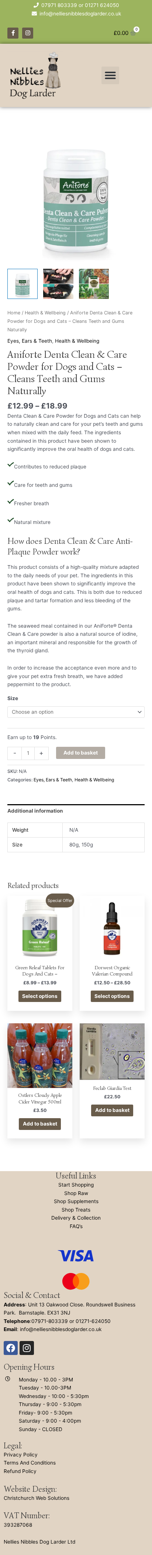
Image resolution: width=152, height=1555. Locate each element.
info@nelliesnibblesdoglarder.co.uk (60, 1329)
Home (13, 312)
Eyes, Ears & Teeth (29, 341)
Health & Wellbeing (45, 312)
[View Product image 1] (22, 284)
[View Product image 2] (58, 284)
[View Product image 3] (94, 284)
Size (12, 698)
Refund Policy (20, 1471)
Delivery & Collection (76, 1218)
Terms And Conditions (30, 1463)
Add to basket (80, 753)
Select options (40, 996)
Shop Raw (76, 1193)
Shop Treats (76, 1210)
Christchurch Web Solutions (36, 1498)
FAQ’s (76, 1226)
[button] (110, 75)
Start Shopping (76, 1185)
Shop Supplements (76, 1201)
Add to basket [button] (40, 1124)
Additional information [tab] (35, 811)
